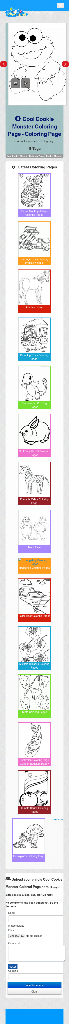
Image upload (16, 925)
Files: (11, 930)
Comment (14, 943)
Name (11, 912)
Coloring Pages (44, 13)
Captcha (13, 970)
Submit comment (34, 985)
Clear (34, 991)
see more (57, 819)
